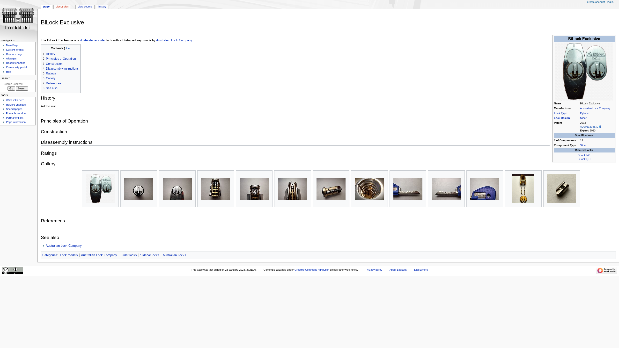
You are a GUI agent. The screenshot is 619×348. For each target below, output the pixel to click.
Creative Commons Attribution (312, 269)
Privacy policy (374, 269)
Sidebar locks (149, 255)
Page (46, 6)
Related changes (16, 104)
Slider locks (128, 255)
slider (101, 40)
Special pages (14, 109)
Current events (15, 49)
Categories (49, 255)
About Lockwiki (398, 269)
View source (85, 6)
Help (8, 71)
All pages (11, 58)
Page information (16, 122)
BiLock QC (584, 159)
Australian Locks (174, 255)
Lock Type (560, 113)
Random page (14, 54)
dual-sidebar (88, 40)
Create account (596, 1)
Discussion (62, 6)
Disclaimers (421, 269)
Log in (610, 1)
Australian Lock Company (595, 108)
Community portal (16, 67)
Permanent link (14, 117)
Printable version (16, 113)
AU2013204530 (589, 126)
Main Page (12, 45)
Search (5, 78)
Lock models (69, 255)
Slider (583, 117)
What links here (15, 100)
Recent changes (15, 62)
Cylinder (585, 113)
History (102, 6)
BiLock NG (584, 155)
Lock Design (562, 117)
